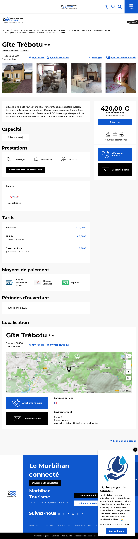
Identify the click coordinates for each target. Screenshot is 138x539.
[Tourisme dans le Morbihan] (69, 6)
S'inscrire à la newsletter (45, 483)
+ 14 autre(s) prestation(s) (115, 140)
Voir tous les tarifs (115, 116)
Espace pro (48, 525)
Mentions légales (42, 536)
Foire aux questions (89, 503)
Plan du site (67, 536)
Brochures (34, 525)
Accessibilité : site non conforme (89, 536)
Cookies (56, 536)
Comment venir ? (89, 495)
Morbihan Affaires (83, 525)
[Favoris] (113, 6)
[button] (119, 7)
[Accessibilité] (106, 6)
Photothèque (64, 525)
